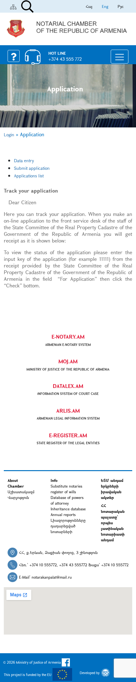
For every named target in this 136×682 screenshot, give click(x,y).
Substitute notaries (66, 485)
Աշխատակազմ (21, 491)
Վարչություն (18, 497)
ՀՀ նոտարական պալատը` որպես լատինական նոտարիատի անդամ (113, 522)
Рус (121, 6)
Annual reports (63, 514)
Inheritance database (68, 508)
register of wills (63, 491)
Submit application (32, 168)
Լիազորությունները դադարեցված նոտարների (68, 526)
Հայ (89, 6)
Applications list (29, 176)
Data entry (24, 160)
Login (9, 135)
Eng (105, 6)
